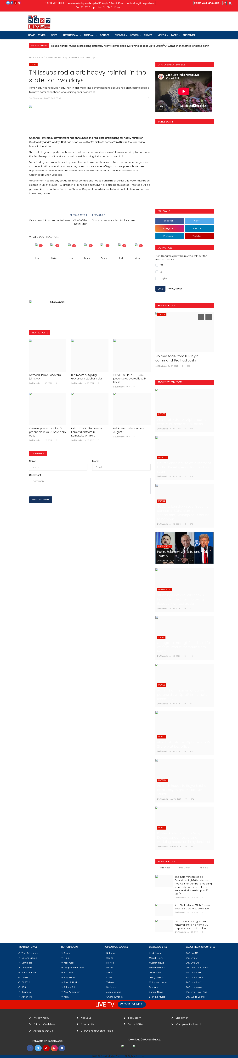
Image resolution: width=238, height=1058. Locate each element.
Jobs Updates (113, 992)
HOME (31, 35)
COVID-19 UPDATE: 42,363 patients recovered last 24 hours (130, 378)
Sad (121, 258)
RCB (24, 987)
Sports (67, 953)
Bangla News (156, 992)
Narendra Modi (30, 957)
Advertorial (27, 996)
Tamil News (155, 972)
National (110, 953)
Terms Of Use (136, 1024)
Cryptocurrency (114, 996)
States (42, 35)
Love (70, 258)
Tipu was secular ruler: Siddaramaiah (114, 220)
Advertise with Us (43, 1030)
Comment (35, 475)
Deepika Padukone (74, 967)
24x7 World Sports (195, 996)
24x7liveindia (57, 302)
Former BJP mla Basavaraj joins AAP (45, 376)
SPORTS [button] (134, 35)
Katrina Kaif (69, 987)
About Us (87, 1017)
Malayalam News (158, 982)
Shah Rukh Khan (72, 982)
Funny (87, 258)
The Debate (189, 35)
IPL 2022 (26, 982)
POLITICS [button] (105, 35)
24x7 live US (192, 953)
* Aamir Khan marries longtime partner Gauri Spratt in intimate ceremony (130, 3)
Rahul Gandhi (29, 972)
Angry (104, 258)
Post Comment (41, 499)
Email (95, 461)
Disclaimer (182, 1017)
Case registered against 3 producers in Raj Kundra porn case (47, 432)
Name (32, 461)
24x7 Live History (194, 977)
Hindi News (155, 953)
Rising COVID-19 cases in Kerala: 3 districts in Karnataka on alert (86, 432)
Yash (66, 996)
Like (37, 258)
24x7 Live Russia (194, 982)
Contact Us (88, 1024)
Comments (38, 453)
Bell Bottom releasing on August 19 (128, 430)
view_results (175, 288)
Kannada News (157, 967)
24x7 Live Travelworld (197, 967)
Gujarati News (156, 962)
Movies (110, 962)
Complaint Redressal (189, 1024)
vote (160, 288)
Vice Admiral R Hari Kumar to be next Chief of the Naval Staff (58, 222)
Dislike (54, 258)
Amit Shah (69, 972)
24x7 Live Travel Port (196, 992)
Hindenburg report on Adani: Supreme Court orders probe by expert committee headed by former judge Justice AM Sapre (180, 362)
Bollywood (69, 977)
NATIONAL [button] (89, 35)
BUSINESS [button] (120, 35)
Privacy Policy (41, 1017)
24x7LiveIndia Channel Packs (97, 1030)
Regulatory (135, 1017)
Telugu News (156, 977)
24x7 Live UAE (192, 962)
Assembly (69, 962)
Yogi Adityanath (30, 953)
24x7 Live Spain (194, 972)
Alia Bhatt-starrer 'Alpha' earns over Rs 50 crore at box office (192, 907)
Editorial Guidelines (44, 1024)
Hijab (66, 957)
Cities (54, 35)
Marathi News (156, 957)
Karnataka (27, 962)
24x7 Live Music (157, 996)
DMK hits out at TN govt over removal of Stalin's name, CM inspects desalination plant (192, 925)
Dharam (153, 987)
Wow (137, 258)
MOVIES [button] (148, 35)
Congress (27, 967)
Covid (25, 977)
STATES (40, 57)
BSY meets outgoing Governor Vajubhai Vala (86, 376)
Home (31, 57)
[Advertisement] (90, 118)
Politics (109, 967)
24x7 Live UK (192, 957)
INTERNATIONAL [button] (71, 35)
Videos (162, 35)
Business (26, 992)
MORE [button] (174, 35)
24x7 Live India (133, 1004)
